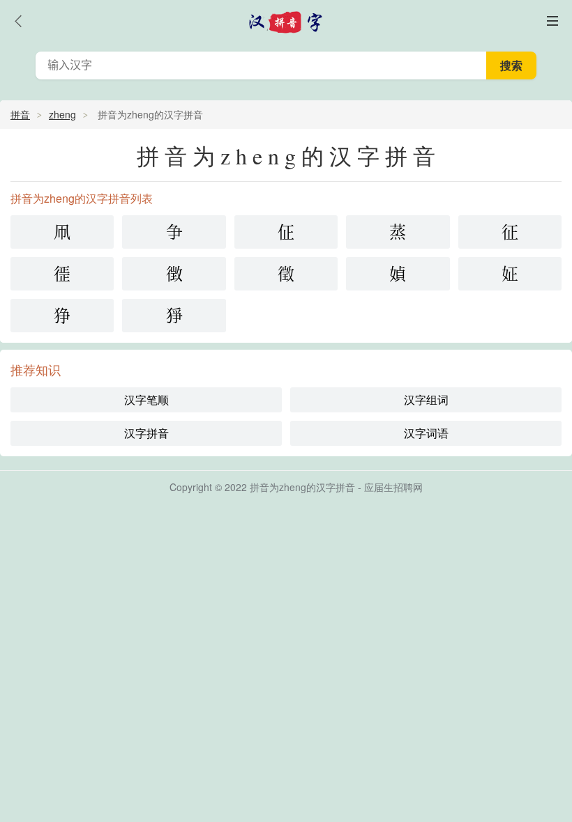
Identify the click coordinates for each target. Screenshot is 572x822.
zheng (62, 114)
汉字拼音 (146, 433)
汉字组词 (426, 399)
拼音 (20, 114)
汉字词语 (426, 433)
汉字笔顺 (146, 399)
